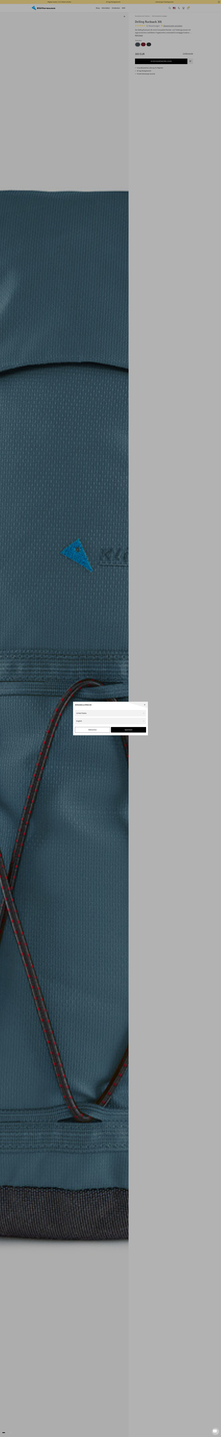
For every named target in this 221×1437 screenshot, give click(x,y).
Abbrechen (92, 730)
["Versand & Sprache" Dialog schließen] (144, 704)
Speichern (128, 730)
